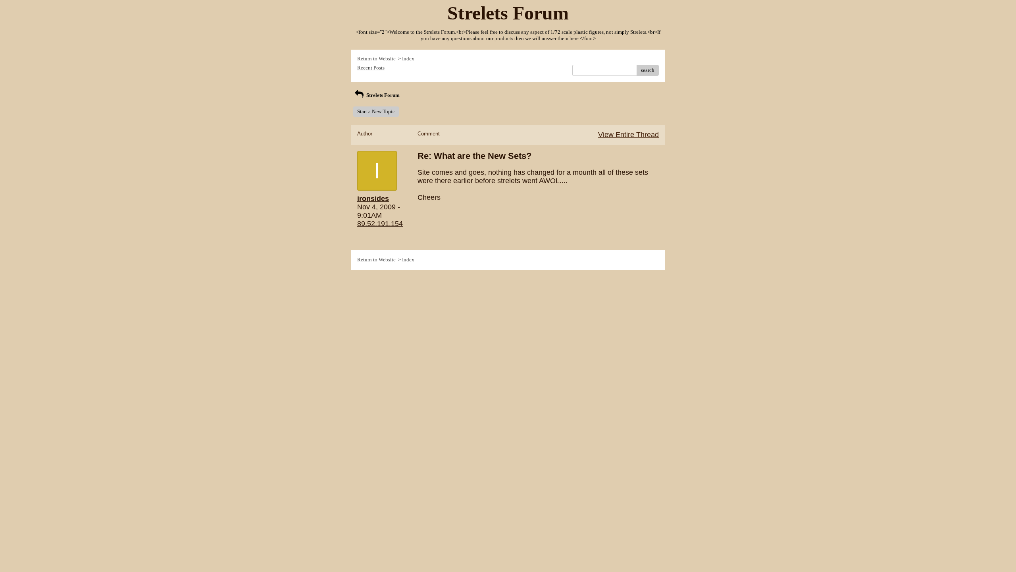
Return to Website (376, 59)
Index (408, 59)
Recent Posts (371, 68)
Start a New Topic (376, 111)
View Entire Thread (628, 135)
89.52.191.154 (380, 224)
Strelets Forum (382, 95)
